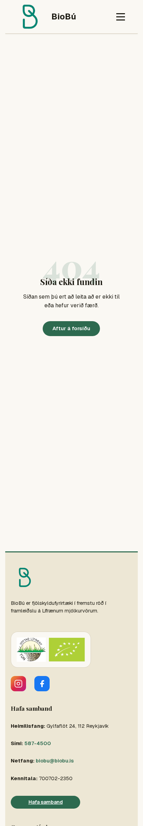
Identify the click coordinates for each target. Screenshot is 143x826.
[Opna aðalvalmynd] (121, 17)
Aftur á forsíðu (71, 328)
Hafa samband (45, 802)
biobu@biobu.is (55, 761)
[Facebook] (42, 683)
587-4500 (37, 743)
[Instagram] (18, 683)
